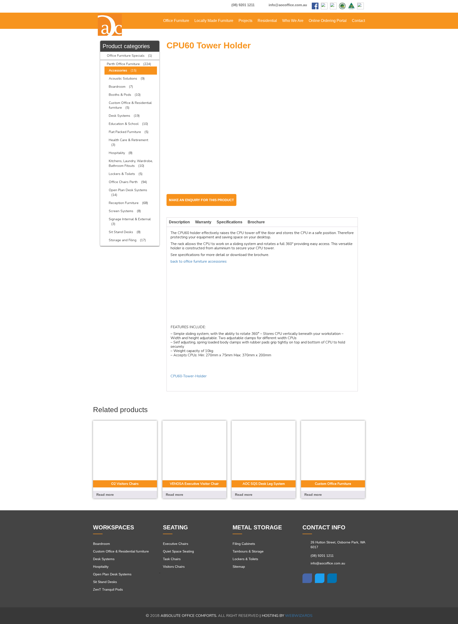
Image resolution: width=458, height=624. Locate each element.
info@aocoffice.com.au (287, 5)
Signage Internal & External (130, 219)
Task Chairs (172, 559)
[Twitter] (319, 578)
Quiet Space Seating (178, 551)
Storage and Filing (122, 240)
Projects (245, 21)
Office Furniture (176, 21)
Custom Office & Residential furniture (121, 551)
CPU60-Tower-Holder (189, 376)
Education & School (124, 124)
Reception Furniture (124, 203)
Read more (105, 494)
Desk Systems (119, 115)
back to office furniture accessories (199, 261)
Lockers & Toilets (122, 174)
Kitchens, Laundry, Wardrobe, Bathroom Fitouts (131, 163)
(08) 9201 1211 (242, 5)
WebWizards (298, 615)
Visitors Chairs (174, 566)
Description (179, 222)
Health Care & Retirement (128, 140)
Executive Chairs (175, 544)
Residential (267, 21)
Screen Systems (121, 211)
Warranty (203, 222)
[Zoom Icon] (353, 60)
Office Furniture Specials (126, 55)
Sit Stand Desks (121, 232)
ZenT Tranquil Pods (108, 589)
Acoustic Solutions (123, 78)
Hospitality (117, 153)
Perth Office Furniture (123, 64)
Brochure (256, 222)
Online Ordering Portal (328, 21)
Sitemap (239, 566)
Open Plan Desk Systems (128, 190)
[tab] (179, 222)
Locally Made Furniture (213, 21)
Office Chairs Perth (123, 182)
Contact (358, 21)
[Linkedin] (332, 578)
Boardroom (117, 86)
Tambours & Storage (248, 551)
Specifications (229, 222)
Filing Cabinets (244, 544)
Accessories (118, 70)
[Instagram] (324, 6)
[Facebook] (315, 6)
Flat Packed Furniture (125, 132)
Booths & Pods (120, 94)
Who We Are (292, 21)
